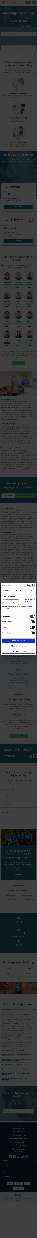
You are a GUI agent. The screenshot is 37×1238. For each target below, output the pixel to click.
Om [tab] (30, 590)
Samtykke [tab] (6, 590)
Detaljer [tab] (18, 590)
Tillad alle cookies (18, 641)
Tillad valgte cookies (18, 646)
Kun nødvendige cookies (18, 651)
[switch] (32, 621)
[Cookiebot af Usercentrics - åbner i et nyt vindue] (27, 585)
